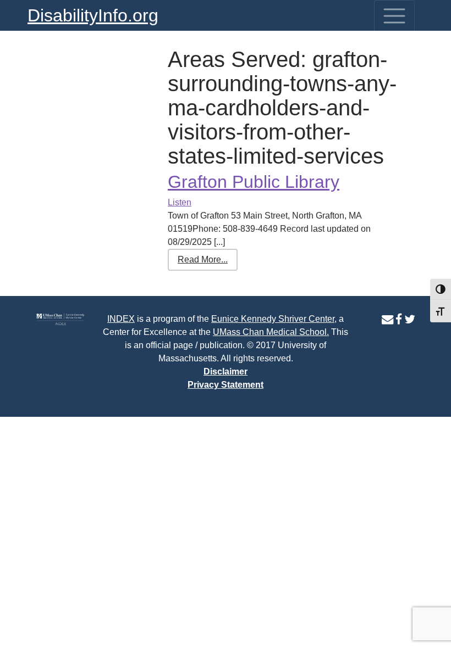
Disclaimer (226, 371)
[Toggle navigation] (394, 16)
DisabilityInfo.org (93, 15)
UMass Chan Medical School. (271, 332)
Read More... (203, 259)
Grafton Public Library (253, 182)
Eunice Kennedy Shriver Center (272, 318)
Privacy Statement (225, 384)
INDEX (121, 318)
